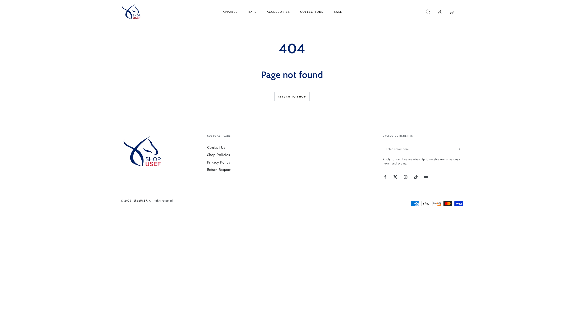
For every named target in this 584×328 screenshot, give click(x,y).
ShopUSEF (140, 201)
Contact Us (216, 147)
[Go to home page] (132, 12)
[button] (428, 12)
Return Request (219, 169)
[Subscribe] (460, 149)
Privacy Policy (218, 162)
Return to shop (292, 96)
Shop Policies (218, 154)
